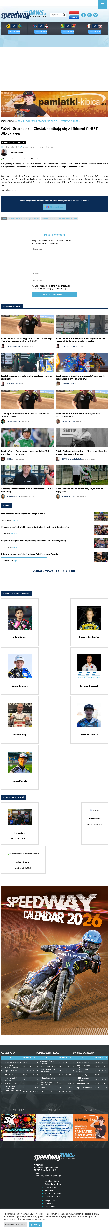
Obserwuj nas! (57, 207)
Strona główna (8, 121)
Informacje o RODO (52, 1196)
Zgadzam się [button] (35, 1224)
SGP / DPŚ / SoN (68, 384)
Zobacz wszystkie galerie (54, 571)
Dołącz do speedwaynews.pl (55, 1184)
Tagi (4, 218)
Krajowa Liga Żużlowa (72, 459)
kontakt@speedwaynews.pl (48, 1175)
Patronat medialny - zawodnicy (16, 594)
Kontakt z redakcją (51, 1181)
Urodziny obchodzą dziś (13, 797)
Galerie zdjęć (49, 1206)
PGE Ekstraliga (8, 142)
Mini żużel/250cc (69, 346)
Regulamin (48, 1190)
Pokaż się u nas (50, 1187)
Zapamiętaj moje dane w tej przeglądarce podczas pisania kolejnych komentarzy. (52, 287)
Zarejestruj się (49, 1200)
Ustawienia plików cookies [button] (15, 1224)
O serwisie (48, 1203)
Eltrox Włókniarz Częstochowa (24, 218)
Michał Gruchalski (68, 218)
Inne (9, 459)
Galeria (6, 505)
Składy (21, 142)
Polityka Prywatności (52, 1193)
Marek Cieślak (49, 218)
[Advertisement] (54, 70)
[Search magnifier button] (64, 15)
